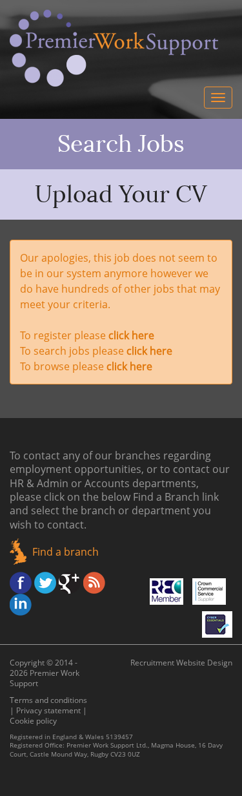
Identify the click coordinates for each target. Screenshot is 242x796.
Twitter (45, 583)
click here (131, 335)
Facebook (21, 583)
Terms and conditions (48, 700)
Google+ (70, 583)
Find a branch (65, 552)
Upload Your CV (121, 194)
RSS (94, 583)
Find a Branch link (176, 497)
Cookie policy (33, 720)
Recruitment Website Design (181, 662)
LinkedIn (21, 605)
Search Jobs (121, 144)
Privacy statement (48, 710)
